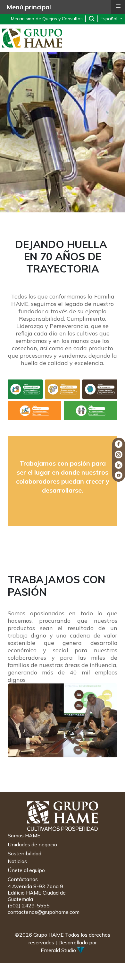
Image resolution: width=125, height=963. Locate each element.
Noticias (17, 861)
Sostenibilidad (24, 853)
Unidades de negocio (32, 844)
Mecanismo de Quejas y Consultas (47, 19)
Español (110, 19)
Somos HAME (24, 835)
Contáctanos (23, 879)
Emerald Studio (58, 950)
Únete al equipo (26, 870)
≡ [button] (118, 6)
